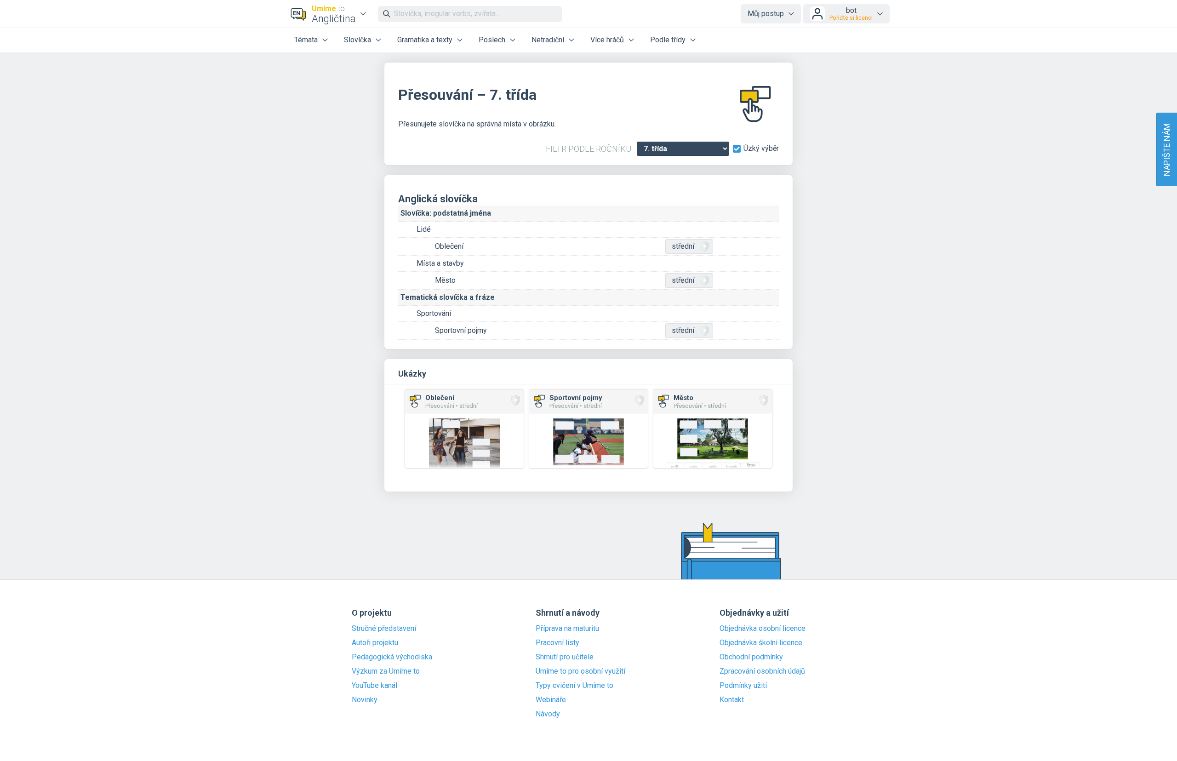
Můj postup (766, 13)
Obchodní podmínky (751, 657)
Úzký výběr (761, 148)
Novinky (364, 700)
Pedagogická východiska (392, 657)
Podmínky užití (743, 685)
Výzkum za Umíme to (386, 671)
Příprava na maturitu (567, 628)
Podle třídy (668, 39)
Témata (306, 39)
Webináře (551, 700)
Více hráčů (607, 39)
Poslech (492, 39)
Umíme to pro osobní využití (580, 671)
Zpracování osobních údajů (762, 671)
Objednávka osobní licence (763, 628)
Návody (548, 714)
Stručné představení (384, 628)
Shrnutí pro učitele (565, 657)
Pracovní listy (557, 643)
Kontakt (732, 700)
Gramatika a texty (424, 39)
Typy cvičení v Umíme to (574, 685)
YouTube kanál (374, 685)
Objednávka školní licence (761, 643)
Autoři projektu (375, 643)
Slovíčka (357, 39)
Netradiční (547, 39)
